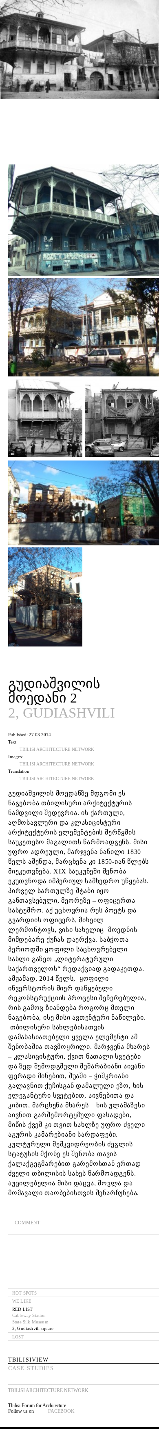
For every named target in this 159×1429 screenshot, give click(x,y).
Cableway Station (29, 1315)
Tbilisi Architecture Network (57, 749)
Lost (18, 1336)
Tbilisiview (28, 1360)
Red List (22, 1309)
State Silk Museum (30, 1321)
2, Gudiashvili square (32, 1328)
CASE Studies (31, 1368)
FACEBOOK (61, 1411)
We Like (21, 1301)
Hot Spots (24, 1293)
